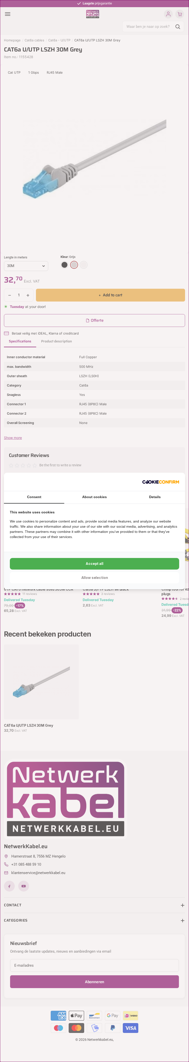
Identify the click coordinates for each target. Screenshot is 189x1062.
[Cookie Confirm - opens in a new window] (160, 482)
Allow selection (94, 577)
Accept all (94, 563)
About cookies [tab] (94, 497)
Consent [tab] (34, 497)
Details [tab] (155, 497)
